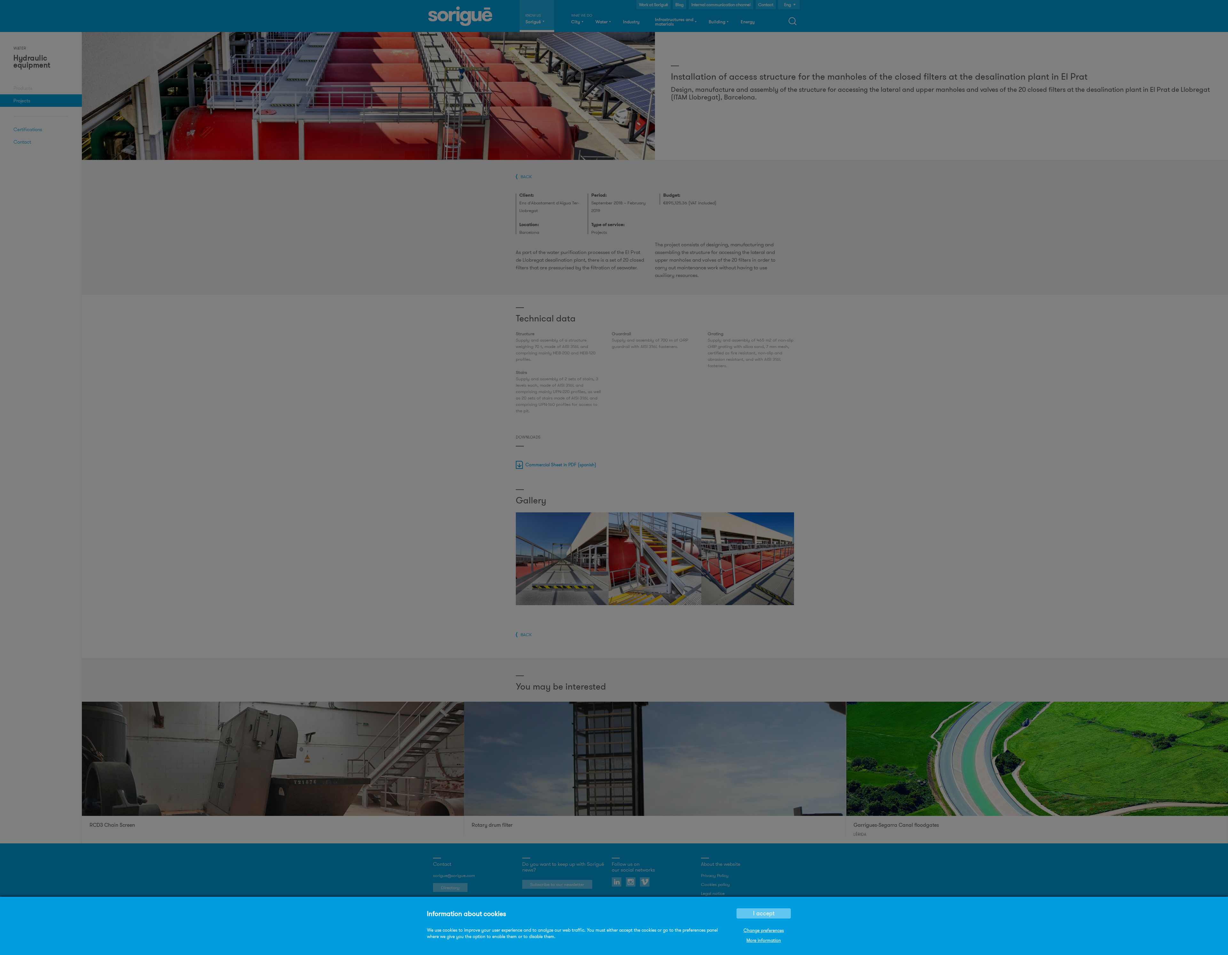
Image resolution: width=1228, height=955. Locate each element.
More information (763, 940)
